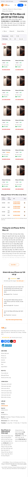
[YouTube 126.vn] (14, 341)
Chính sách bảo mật (5, 395)
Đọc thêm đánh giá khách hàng (14, 319)
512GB (17, 36)
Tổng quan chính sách (6, 384)
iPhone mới (3, 357)
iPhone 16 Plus (20, 31)
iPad (2, 364)
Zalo (21, 5)
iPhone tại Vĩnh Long (6, 377)
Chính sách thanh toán (6, 392)
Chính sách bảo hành (6, 386)
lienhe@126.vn (4, 414)
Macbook (3, 362)
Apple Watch (4, 366)
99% (15, 39)
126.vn (7, 462)
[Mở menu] (25, 5)
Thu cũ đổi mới (4, 373)
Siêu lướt (21, 39)
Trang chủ (4, 9)
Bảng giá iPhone (5, 375)
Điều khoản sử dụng (6, 397)
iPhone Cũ (10, 9)
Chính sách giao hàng (6, 390)
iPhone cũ (3, 355)
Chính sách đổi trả (5, 388)
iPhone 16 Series (17, 9)
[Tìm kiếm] (15, 5)
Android (3, 360)
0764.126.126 (23, 1)
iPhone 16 (12, 31)
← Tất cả (4, 31)
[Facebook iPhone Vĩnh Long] (8, 341)
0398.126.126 (4, 410)
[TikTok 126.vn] (11, 341)
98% (10, 39)
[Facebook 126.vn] (5, 341)
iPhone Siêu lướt (5, 353)
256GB (11, 36)
